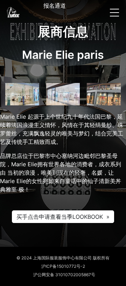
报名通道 (54, 5)
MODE (13, 12)
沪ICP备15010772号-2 (63, 266)
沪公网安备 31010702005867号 (63, 274)
